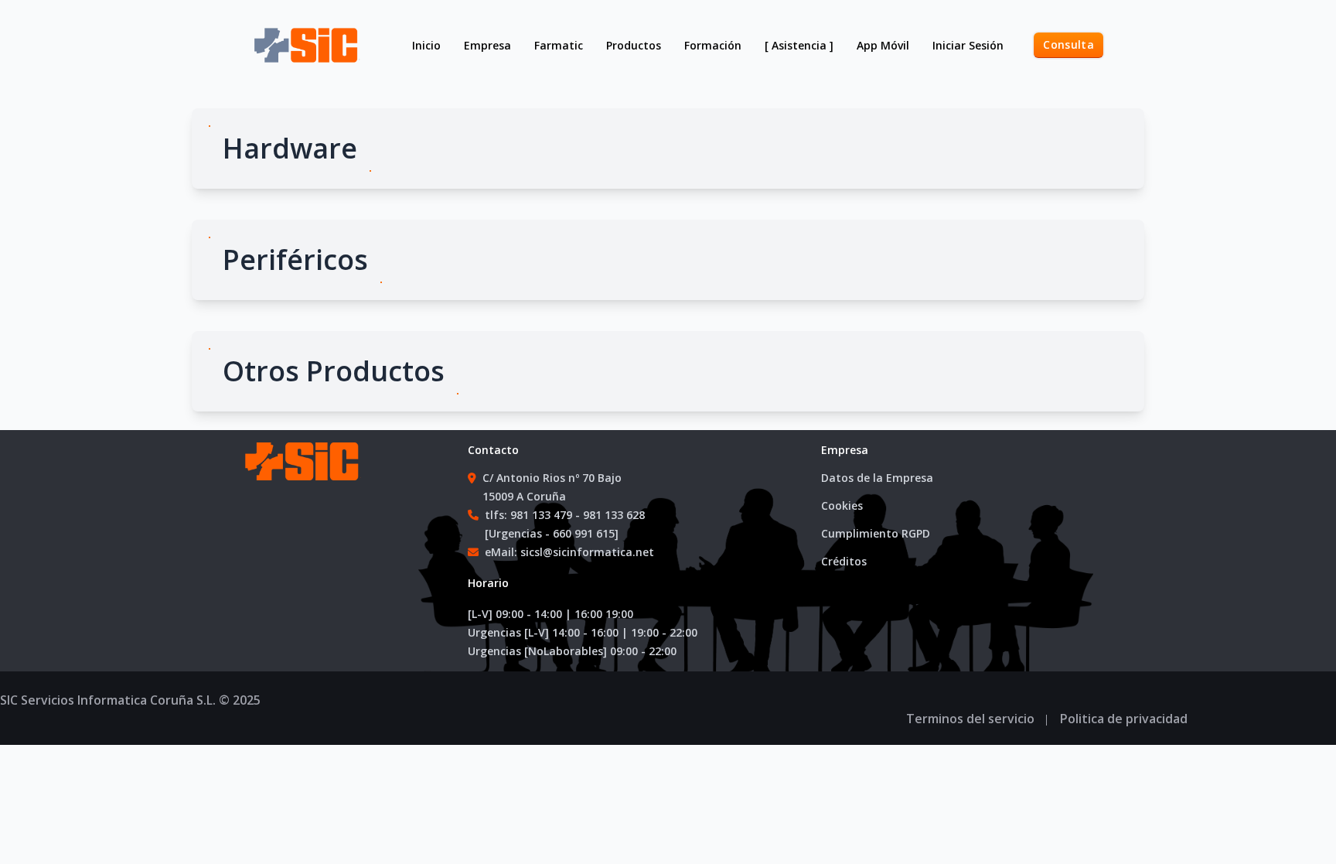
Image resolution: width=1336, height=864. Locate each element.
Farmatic (558, 45)
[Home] (300, 476)
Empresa (487, 45)
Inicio (426, 45)
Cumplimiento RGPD (875, 533)
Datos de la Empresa (877, 477)
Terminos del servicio (970, 718)
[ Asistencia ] (799, 45)
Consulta (1068, 44)
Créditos (844, 561)
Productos (633, 45)
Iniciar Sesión (968, 45)
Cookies (842, 505)
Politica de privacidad (1124, 718)
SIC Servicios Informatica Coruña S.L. (108, 700)
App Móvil (883, 45)
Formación (712, 45)
